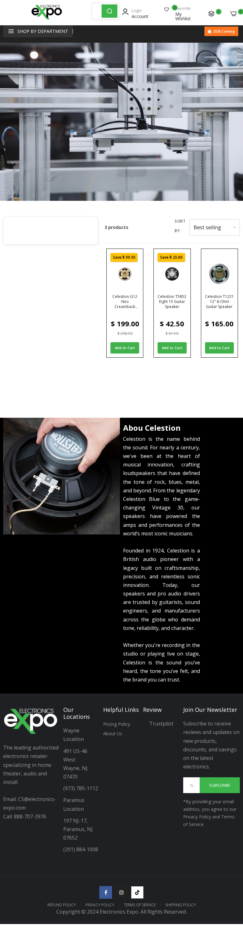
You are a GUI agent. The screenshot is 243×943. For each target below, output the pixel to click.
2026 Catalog (224, 31)
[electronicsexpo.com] (47, 18)
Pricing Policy (116, 724)
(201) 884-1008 (80, 849)
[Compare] (211, 13)
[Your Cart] (233, 13)
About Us (112, 733)
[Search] (109, 11)
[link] (230, 891)
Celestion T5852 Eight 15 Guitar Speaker (172, 301)
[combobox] (97, 11)
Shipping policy (180, 905)
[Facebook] (105, 892)
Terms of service (140, 905)
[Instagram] (121, 892)
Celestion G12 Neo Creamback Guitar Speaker (125, 301)
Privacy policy (99, 905)
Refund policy (61, 905)
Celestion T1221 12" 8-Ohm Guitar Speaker (219, 301)
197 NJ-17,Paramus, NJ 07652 (78, 829)
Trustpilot (161, 723)
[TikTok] (137, 892)
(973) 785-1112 (81, 788)
